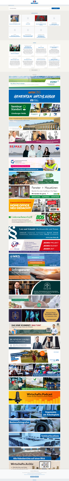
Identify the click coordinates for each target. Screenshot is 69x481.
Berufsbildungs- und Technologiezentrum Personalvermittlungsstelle (41, 36)
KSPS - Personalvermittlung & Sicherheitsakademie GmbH (28, 36)
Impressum (34, 479)
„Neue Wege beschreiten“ (28, 59)
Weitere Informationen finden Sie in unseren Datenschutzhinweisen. (34, 474)
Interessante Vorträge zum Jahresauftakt (54, 47)
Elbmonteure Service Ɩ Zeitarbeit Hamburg (41, 24)
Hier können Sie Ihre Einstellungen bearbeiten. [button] (34, 473)
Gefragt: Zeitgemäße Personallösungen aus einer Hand (54, 59)
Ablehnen (32, 476)
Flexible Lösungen (41, 47)
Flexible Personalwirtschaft (41, 59)
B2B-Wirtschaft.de (12, 5)
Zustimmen (36, 476)
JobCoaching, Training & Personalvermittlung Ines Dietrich (14, 36)
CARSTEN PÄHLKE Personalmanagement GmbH (54, 24)
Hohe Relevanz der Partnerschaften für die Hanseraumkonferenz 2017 (28, 47)
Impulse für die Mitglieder (15, 53)
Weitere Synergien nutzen (15, 59)
